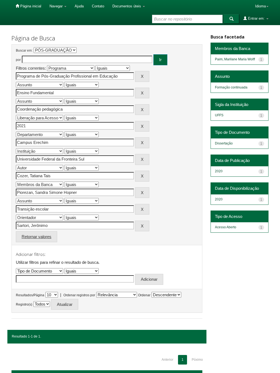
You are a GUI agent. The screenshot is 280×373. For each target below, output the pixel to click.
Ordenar (144, 295)
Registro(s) (24, 304)
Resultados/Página (30, 295)
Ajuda (79, 6)
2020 (219, 171)
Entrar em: (256, 18)
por (18, 60)
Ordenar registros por (79, 295)
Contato (98, 6)
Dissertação (224, 143)
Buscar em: (24, 50)
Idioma (260, 6)
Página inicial (30, 6)
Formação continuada (231, 87)
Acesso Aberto (225, 227)
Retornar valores (36, 236)
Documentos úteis (127, 6)
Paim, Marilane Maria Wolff (235, 59)
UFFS (219, 115)
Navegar (56, 6)
